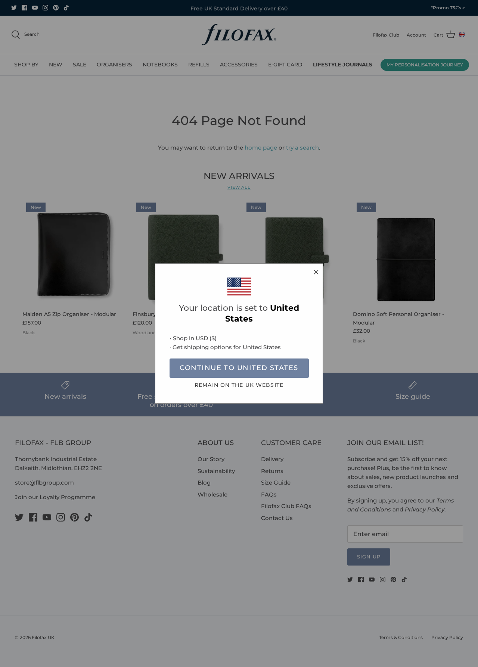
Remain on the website (239, 385)
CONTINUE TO (239, 368)
